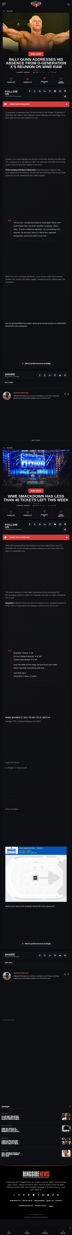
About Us (50, 1200)
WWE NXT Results (7, 1125)
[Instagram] (60, 91)
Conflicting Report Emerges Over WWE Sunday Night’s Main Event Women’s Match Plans (11, 1142)
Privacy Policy (41, 1205)
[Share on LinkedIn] (50, 375)
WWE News (10, 11)
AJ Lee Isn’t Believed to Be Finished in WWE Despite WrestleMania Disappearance (11, 1118)
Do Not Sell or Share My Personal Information (36, 1217)
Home (4, 11)
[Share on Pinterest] (55, 375)
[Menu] (4, 4)
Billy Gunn (9, 382)
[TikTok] (53, 1195)
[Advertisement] (19, 260)
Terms (51, 1206)
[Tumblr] (38, 1195)
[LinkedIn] (45, 91)
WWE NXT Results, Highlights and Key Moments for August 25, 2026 (10, 1130)
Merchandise (39, 1200)
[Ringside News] (36, 4)
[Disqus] (36, 1052)
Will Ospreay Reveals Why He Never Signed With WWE (11, 1154)
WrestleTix (9, 603)
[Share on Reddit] (60, 375)
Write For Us (27, 1200)
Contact (58, 1200)
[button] (69, 4)
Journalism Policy (25, 1205)
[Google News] (40, 91)
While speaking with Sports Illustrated (20, 170)
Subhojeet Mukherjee (23, 72)
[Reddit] (65, 96)
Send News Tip (15, 1200)
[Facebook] (30, 91)
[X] (35, 91)
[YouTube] (55, 91)
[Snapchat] (65, 91)
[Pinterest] (50, 91)
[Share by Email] (65, 375)
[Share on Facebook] (40, 375)
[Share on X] (45, 375)
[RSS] (58, 1195)
